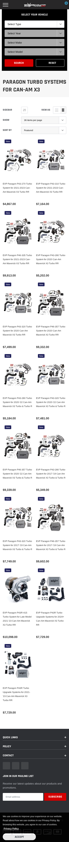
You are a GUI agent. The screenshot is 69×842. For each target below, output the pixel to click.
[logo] (35, 4)
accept (19, 837)
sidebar (7, 110)
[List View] (56, 110)
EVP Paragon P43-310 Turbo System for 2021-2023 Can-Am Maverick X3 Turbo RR (50, 187)
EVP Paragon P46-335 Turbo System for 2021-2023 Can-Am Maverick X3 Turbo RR (17, 259)
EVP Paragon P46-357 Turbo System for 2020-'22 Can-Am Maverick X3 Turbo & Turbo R (17, 473)
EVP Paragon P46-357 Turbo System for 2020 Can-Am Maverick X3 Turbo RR (50, 330)
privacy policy (11, 828)
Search (19, 63)
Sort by (7, 130)
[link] (18, 160)
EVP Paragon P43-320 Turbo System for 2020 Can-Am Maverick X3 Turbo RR (17, 330)
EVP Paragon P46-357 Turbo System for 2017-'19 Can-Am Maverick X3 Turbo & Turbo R (51, 545)
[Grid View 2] (63, 110)
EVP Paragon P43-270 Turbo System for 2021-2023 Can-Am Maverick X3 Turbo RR (17, 187)
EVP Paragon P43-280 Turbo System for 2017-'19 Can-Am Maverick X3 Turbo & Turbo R (51, 473)
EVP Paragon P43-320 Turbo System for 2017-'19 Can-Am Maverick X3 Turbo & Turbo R (17, 545)
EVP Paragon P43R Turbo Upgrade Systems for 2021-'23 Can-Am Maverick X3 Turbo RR (16, 694)
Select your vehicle (34, 15)
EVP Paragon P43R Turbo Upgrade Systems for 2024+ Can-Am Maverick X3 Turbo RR (50, 618)
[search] (15, 4)
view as (45, 110)
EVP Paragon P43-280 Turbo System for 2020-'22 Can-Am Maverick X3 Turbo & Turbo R (17, 402)
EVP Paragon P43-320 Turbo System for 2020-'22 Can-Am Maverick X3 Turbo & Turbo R (51, 402)
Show (6, 120)
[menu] (5, 5)
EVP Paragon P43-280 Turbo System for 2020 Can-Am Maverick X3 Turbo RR (50, 259)
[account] (55, 4)
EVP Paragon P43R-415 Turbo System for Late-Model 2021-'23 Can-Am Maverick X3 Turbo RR (17, 618)
